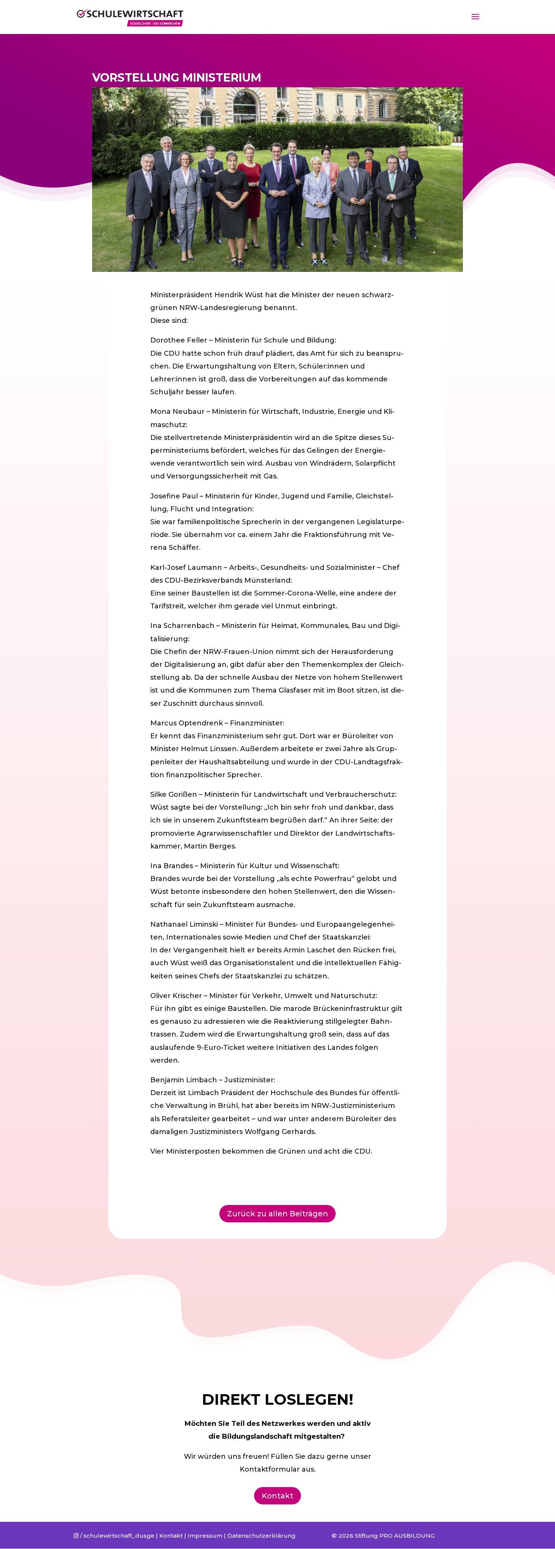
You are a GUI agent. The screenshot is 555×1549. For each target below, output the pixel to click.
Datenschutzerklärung (261, 1535)
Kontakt (277, 1495)
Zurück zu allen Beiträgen (277, 1213)
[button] (539, 11)
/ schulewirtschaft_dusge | (116, 1535)
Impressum (205, 1535)
